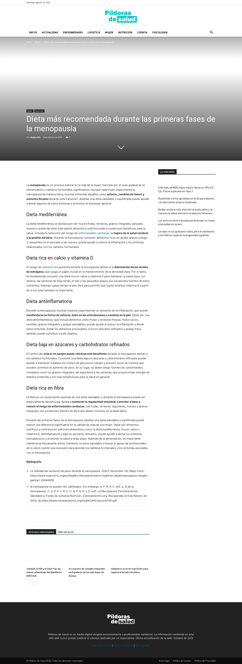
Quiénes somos (102, 645)
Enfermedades (73, 32)
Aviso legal (164, 660)
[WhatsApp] (46, 172)
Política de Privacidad (205, 660)
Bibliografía (142, 645)
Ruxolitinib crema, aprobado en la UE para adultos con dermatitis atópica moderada (186, 200)
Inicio (33, 32)
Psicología (160, 32)
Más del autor (66, 532)
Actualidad (50, 32)
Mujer (109, 32)
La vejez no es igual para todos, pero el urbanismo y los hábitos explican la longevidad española (186, 233)
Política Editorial (123, 645)
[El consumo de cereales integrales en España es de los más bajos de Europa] (88, 552)
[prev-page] (28, 583)
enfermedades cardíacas (93, 233)
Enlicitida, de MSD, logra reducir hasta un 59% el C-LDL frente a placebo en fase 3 (186, 189)
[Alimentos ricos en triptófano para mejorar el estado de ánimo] (130, 552)
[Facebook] (29, 172)
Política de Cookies (182, 660)
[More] (62, 172)
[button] (211, 32)
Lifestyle (94, 32)
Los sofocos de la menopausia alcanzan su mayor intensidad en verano (186, 222)
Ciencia (142, 32)
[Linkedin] (54, 172)
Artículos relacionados (41, 532)
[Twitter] (38, 172)
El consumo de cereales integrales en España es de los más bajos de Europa (87, 572)
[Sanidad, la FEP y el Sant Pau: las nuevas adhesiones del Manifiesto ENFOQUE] (45, 552)
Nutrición (125, 32)
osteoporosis (50, 267)
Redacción (35, 137)
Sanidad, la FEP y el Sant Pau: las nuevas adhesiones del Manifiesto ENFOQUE (44, 572)
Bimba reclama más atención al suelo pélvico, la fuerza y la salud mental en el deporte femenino (185, 211)
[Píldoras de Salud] (121, 17)
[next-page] (34, 583)
